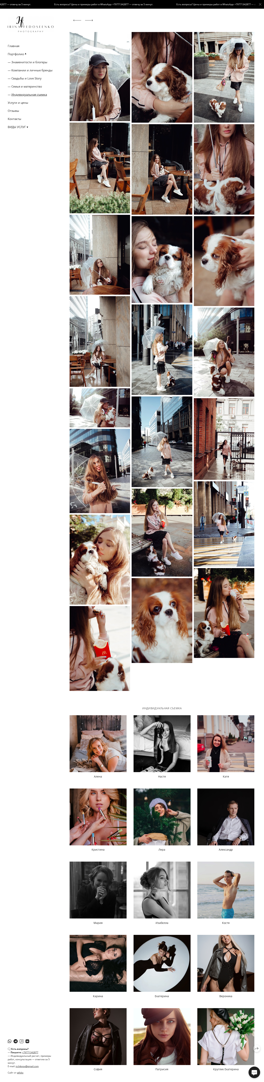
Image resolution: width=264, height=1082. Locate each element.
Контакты (14, 119)
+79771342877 (30, 1052)
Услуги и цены (18, 103)
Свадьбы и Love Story (26, 78)
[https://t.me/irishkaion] (16, 1041)
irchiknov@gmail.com (27, 1066)
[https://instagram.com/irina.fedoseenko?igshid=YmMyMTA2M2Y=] (21, 1041)
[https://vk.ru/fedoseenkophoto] (27, 1041)
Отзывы (13, 111)
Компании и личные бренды (32, 70)
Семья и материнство (26, 86)
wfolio (20, 1072)
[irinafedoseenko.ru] (31, 24)
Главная (13, 46)
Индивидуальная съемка (29, 94)
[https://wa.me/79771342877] (9, 1041)
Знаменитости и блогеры (29, 62)
